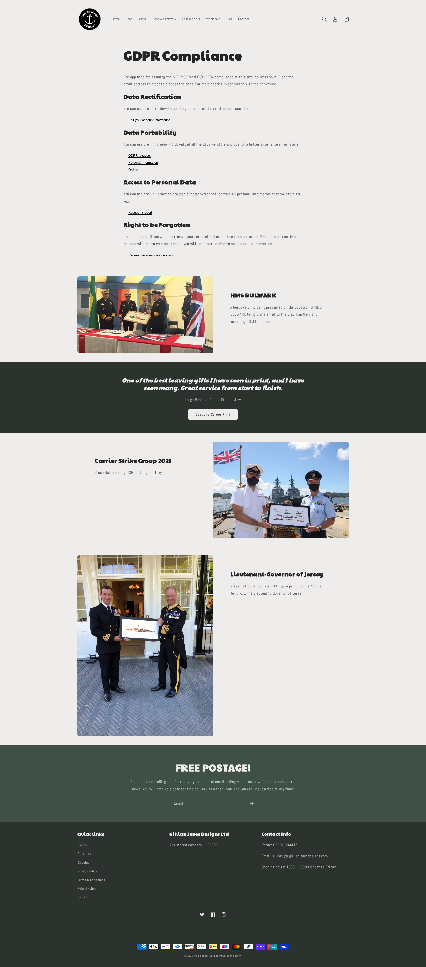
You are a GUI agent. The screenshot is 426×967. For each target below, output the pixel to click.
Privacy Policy (87, 871)
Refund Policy (86, 888)
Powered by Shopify (230, 955)
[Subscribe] (251, 803)
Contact (83, 897)
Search (82, 845)
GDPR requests (139, 155)
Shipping (83, 862)
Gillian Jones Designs (206, 955)
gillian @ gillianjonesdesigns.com (300, 856)
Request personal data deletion (150, 255)
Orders (133, 170)
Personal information (143, 162)
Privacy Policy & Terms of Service (248, 83)
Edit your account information (149, 120)
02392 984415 (285, 844)
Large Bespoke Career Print (207, 399)
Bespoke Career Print (213, 414)
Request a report (140, 212)
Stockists (84, 853)
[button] (324, 19)
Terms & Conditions (91, 880)
